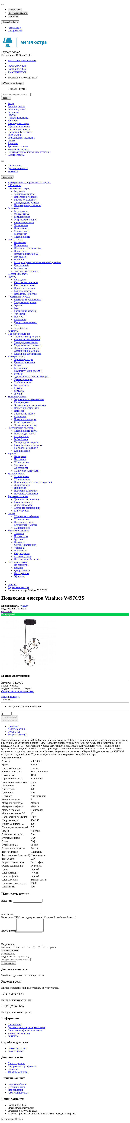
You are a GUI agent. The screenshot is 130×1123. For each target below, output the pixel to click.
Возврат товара (16, 1051)
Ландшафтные (21, 553)
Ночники (19, 259)
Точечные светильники (26, 271)
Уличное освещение (18, 149)
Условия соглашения (19, 1033)
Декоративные (22, 231)
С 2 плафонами (22, 479)
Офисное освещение (19, 126)
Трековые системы (18, 146)
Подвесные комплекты (26, 408)
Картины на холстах (25, 311)
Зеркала (18, 305)
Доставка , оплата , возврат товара (26, 1027)
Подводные (20, 550)
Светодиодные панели (26, 342)
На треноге (20, 459)
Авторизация (15, 30)
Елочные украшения (25, 199)
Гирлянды (19, 191)
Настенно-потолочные (26, 253)
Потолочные (21, 245)
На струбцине (21, 573)
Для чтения (20, 465)
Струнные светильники (27, 507)
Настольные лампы (18, 117)
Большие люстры (23, 291)
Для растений (21, 265)
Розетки (18, 373)
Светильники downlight (26, 351)
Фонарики (19, 547)
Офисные (19, 576)
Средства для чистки (25, 425)
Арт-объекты (21, 328)
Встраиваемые (22, 268)
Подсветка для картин (26, 493)
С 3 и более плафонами (26, 516)
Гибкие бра (20, 487)
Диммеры (19, 390)
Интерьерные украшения (27, 205)
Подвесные (20, 251)
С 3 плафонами (22, 485)
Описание (13, 726)
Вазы (17, 308)
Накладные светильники (27, 248)
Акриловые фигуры (25, 194)
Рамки (17, 365)
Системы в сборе (23, 505)
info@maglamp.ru (17, 72)
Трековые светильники (26, 499)
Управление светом (24, 413)
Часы (17, 325)
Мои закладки (15, 1089)
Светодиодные (22, 236)
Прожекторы (21, 536)
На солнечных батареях (26, 559)
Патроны (19, 410)
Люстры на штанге (24, 285)
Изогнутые (20, 456)
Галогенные (20, 234)
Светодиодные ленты (25, 430)
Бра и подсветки (16, 106)
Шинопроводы (22, 510)
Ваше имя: (7, 900)
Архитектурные (22, 556)
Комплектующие (17, 109)
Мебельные (20, 256)
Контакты (13, 16)
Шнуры (18, 388)
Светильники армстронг (27, 336)
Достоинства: (8, 930)
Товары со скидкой (18, 1072)
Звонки (18, 393)
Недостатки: (8, 944)
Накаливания (21, 228)
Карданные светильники (27, 353)
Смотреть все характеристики (17, 691)
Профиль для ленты (24, 433)
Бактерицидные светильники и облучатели (37, 262)
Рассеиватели (21, 436)
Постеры (18, 316)
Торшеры (13, 143)
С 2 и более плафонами (26, 470)
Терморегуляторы (23, 359)
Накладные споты (23, 522)
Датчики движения (24, 362)
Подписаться (9, 963)
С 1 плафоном (21, 462)
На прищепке (21, 564)
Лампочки (13, 112)
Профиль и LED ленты (20, 132)
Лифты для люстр (23, 422)
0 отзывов (6, 611)
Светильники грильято (26, 348)
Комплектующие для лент (28, 445)
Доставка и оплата (18, 13)
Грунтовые (20, 539)
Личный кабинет (17, 1084)
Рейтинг (5, 947)
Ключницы (20, 319)
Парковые (19, 542)
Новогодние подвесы (25, 196)
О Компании (14, 9)
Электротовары (16, 154)
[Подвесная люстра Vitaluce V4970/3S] (29, 670)
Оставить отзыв (10, 950)
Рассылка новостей (18, 1092)
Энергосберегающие (25, 219)
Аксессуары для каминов (27, 299)
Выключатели (21, 385)
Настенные (20, 242)
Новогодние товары (18, 123)
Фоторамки (20, 313)
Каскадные (20, 279)
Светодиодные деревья (26, 202)
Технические (21, 225)
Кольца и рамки (22, 402)
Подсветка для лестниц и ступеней (33, 482)
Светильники (15, 134)
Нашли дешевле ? (10, 696)
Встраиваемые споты (25, 525)
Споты (11, 140)
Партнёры (13, 1069)
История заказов (16, 1087)
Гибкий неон (21, 439)
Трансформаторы (23, 379)
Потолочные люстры (25, 293)
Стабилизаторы (22, 382)
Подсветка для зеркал (25, 490)
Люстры (12, 114)
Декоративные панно (25, 322)
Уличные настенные (25, 545)
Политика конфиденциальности (25, 1030)
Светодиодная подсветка (21, 137)
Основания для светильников (30, 405)
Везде (11, 103)
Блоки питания (22, 450)
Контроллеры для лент (26, 448)
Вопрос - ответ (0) (17, 734)
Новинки (13, 120)
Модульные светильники (27, 345)
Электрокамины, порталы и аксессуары (29, 152)
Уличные (19, 533)
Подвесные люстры (24, 288)
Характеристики (17, 729)
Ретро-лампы (21, 211)
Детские (18, 567)
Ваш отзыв (7, 914)
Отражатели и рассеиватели (29, 399)
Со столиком (21, 467)
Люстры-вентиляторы (26, 282)
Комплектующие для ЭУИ (28, 370)
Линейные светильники (27, 339)
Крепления (20, 416)
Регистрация (14, 27)
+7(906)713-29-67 (17, 66)
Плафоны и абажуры (25, 419)
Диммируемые (22, 216)
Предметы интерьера (19, 129)
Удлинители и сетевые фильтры (31, 376)
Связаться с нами (17, 1048)
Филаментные (21, 214)
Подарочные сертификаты (22, 1066)
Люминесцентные (24, 222)
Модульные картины (25, 302)
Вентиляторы (21, 368)
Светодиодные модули (26, 442)
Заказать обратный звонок (22, 60)
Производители (16, 1063)
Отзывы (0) (14, 731)
